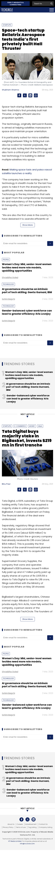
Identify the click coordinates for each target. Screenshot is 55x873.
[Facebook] (19, 95)
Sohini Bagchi (8, 299)
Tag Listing (32, 827)
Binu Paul (6, 484)
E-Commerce (20, 426)
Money (32, 426)
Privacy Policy (8, 827)
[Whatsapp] (36, 95)
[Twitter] (25, 95)
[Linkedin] (30, 95)
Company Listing (45, 827)
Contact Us (43, 824)
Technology (8, 284)
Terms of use (21, 827)
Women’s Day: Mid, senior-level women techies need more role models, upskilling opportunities (26, 267)
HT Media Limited (14, 841)
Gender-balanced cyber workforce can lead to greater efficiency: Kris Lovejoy (27, 312)
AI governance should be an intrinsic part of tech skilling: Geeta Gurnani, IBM (27, 290)
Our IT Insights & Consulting (15, 3)
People (6, 259)
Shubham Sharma (10, 89)
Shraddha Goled (10, 277)
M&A (40, 426)
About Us (11, 824)
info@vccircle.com (27, 844)
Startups (7, 25)
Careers (20, 824)
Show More (27, 225)
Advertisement (30, 824)
